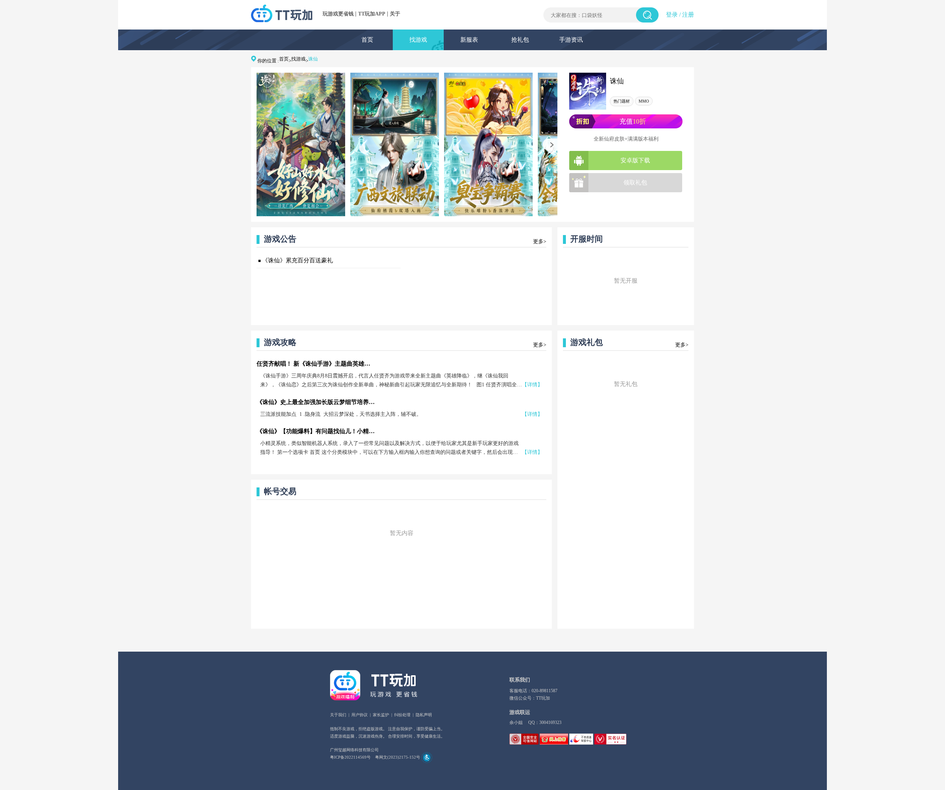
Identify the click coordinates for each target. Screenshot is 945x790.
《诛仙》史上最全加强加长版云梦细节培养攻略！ (316, 402)
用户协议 (359, 715)
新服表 (469, 40)
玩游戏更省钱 (338, 14)
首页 (367, 40)
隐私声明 (424, 715)
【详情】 (532, 384)
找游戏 (418, 40)
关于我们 (338, 715)
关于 (395, 14)
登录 (672, 14)
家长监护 (381, 715)
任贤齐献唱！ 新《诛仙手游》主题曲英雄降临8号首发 (316, 363)
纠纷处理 (402, 715)
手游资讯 (571, 40)
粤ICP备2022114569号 (350, 757)
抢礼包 (520, 40)
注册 (688, 14)
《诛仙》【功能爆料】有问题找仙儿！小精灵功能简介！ (316, 431)
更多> (539, 241)
